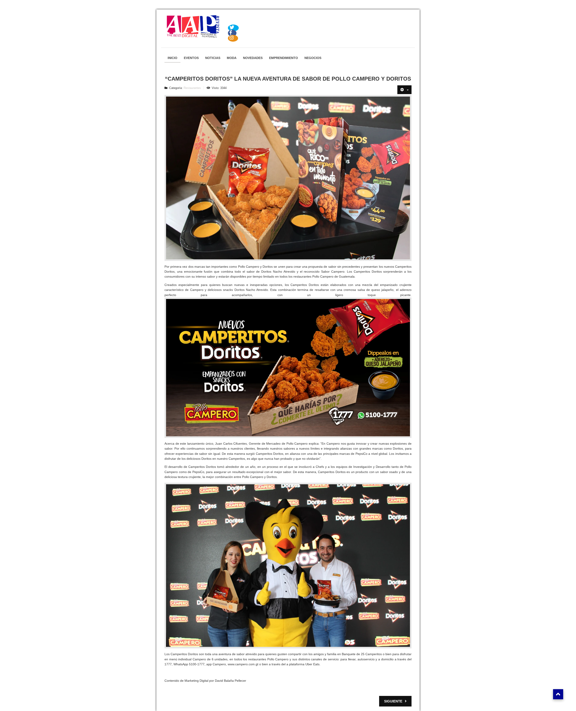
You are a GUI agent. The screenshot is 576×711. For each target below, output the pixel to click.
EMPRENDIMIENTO (283, 58)
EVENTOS (191, 58)
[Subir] (558, 694)
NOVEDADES (253, 58)
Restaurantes (192, 88)
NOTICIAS (212, 58)
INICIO (172, 58)
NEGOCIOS (312, 58)
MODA (231, 58)
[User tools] (404, 89)
